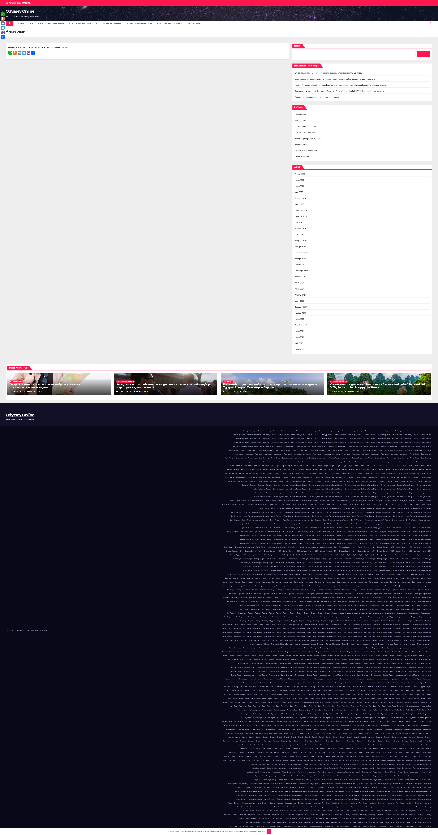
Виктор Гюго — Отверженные (269, 477)
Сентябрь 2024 (301, 271)
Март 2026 (299, 204)
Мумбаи (406, 656)
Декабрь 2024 (301, 253)
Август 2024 (300, 277)
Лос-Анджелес (378, 613)
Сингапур (371, 737)
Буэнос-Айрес (300, 473)
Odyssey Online (20, 11)
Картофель (360, 586)
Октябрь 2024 (300, 265)
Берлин (373, 469)
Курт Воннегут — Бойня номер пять (306, 601)
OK (269, 831)
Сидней (394, 733)
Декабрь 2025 (301, 210)
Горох (265, 504)
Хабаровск (409, 783)
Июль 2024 (299, 283)
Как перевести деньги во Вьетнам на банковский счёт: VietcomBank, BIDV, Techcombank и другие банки (339, 91)
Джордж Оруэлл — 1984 (328, 547)
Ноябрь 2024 (300, 259)
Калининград (266, 582)
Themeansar (44, 630)
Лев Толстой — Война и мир (250, 605)
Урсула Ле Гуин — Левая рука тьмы (344, 756)
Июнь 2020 (299, 337)
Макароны (331, 621)
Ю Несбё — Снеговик (424, 826)
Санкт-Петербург (265, 725)
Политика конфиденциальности (312, 702)
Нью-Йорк (402, 683)
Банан (355, 466)
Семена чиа (378, 729)
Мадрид (370, 617)
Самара (365, 721)
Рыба (364, 710)
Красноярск (300, 594)
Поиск (297, 46)
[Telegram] (2, 28)
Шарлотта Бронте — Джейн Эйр (253, 811)
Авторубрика (195, 23)
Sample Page (244, 431)
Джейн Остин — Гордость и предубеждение (352, 531)
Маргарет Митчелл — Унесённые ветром (303, 625)
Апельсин (393, 462)
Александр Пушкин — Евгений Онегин (276, 435)
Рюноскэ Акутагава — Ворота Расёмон (318, 721)
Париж (316, 694)
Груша (357, 504)
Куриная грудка (303, 597)
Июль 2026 (299, 180)
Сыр (300, 752)
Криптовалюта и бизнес (170, 23)
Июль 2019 (299, 349)
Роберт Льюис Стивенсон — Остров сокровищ (403, 706)
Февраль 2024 (301, 307)
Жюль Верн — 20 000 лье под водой (309, 563)
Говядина (362, 500)
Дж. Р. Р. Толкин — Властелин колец (364, 520)
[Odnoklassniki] (2, 18)
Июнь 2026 (299, 186)
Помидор (328, 702)
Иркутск (297, 574)
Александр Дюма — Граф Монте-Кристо (247, 435)
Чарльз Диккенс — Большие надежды (248, 791)
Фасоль (278, 760)
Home (236, 431)
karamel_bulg (35, 391)
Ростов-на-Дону (426, 706)
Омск (308, 690)
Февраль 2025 (301, 241)
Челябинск (317, 803)
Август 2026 (300, 174)
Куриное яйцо (415, 597)
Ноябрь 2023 (300, 313)
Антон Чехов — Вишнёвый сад (420, 454)
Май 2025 (299, 222)
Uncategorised (301, 114)
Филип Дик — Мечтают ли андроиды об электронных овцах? (339, 772)
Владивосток (286, 477)
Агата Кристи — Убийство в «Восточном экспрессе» (413, 431)
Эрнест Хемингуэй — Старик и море (311, 818)
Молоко (414, 648)
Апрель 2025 (300, 228)
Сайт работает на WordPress (16, 630)
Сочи (290, 741)
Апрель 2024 (300, 295)
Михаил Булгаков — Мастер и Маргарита (294, 640)
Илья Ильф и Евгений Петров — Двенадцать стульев (274, 574)
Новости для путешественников (46, 23)
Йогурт (271, 578)
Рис (352, 706)
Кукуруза (244, 597)
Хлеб (392, 787)
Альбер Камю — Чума (267, 446)
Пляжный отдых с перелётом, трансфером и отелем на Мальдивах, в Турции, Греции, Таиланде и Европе (340, 85)
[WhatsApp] (2, 14)
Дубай (289, 555)
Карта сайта (350, 586)
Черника (323, 807)
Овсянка (355, 687)
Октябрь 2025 (300, 216)
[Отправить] (2, 37)
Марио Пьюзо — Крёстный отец (330, 625)
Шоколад (347, 815)
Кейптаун (230, 590)
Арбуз (272, 466)
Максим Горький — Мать (230, 625)
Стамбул (381, 741)
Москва (373, 652)
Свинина (308, 729)
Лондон (250, 613)
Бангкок (428, 466)
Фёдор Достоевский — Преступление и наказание (377, 760)
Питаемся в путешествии (139, 23)
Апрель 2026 (300, 198)
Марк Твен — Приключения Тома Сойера (357, 625)
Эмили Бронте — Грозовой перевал (258, 818)
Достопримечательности (83, 23)
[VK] (2, 23)
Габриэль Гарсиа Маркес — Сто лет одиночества (306, 485)
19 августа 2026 (19, 391)
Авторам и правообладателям (383, 431)
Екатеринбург (382, 555)
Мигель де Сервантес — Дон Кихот (266, 640)
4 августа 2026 (231, 391)
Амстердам (389, 450)
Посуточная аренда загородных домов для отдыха (317, 97)
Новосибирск (405, 679)
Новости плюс (301, 145)
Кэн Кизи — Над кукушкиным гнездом (334, 601)
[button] (430, 23)
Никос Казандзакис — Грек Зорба (362, 679)
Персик (256, 702)
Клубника (395, 590)
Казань (343, 578)
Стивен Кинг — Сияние (317, 745)
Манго (243, 625)
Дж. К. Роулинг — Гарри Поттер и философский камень (290, 508)
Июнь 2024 (299, 289)
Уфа (386, 756)
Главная (20, 23)
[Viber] (2, 32)
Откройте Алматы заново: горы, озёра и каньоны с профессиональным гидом (328, 73)
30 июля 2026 (337, 391)
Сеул (286, 733)
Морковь (288, 652)
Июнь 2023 (299, 319)
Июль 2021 (299, 331)
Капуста (290, 586)
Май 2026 (299, 192)
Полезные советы (111, 23)
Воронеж (318, 481)
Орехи (429, 690)
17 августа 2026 (125, 391)
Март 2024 (299, 301)
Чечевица (369, 807)
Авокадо (253, 431)
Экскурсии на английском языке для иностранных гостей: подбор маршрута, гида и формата (335, 79)
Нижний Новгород (355, 659)
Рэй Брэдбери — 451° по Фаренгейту (253, 714)
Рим (430, 702)
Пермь (347, 698)
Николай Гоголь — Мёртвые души (242, 667)
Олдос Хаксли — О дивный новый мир (291, 690)
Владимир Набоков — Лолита (280, 481)
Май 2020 (299, 343)
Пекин (429, 694)
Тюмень (226, 756)
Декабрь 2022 (301, 325)
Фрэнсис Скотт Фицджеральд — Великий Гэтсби (379, 772)
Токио (338, 752)
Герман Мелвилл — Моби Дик (347, 500)
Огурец (415, 687)
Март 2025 (299, 234)
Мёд (226, 640)
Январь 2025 (300, 247)
